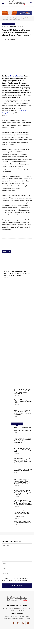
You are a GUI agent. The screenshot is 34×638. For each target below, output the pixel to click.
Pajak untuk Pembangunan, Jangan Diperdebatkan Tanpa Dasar (23, 401)
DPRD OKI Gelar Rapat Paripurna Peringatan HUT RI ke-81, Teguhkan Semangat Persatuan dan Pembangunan (23, 502)
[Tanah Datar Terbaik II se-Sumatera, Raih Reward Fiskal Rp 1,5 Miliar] (7, 525)
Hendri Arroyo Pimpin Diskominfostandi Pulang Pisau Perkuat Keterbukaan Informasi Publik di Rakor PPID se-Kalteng (22, 513)
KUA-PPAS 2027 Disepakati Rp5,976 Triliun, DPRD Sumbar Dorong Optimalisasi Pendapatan (22, 412)
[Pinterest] (18, 44)
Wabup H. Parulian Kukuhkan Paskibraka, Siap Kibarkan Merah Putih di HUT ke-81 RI (17, 273)
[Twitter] (14, 44)
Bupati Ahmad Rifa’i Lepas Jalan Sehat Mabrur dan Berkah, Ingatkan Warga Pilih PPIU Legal (23, 492)
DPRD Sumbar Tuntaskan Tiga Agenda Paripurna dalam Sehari (23, 471)
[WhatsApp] (23, 44)
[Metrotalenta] (3, 39)
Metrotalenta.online (15, 76)
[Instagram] (18, 623)
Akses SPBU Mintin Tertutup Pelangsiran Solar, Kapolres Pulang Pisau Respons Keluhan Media (22, 391)
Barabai (9, 18)
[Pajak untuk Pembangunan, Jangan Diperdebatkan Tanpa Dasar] (7, 403)
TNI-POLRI (11, 24)
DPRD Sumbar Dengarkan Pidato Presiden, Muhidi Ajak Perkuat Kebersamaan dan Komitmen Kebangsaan (22, 482)
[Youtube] (28, 623)
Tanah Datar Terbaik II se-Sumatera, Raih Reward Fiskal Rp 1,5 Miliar (23, 523)
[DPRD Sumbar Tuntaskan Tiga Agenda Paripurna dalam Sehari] (7, 473)
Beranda (4, 18)
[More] (27, 44)
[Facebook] (10, 44)
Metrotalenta (11, 39)
